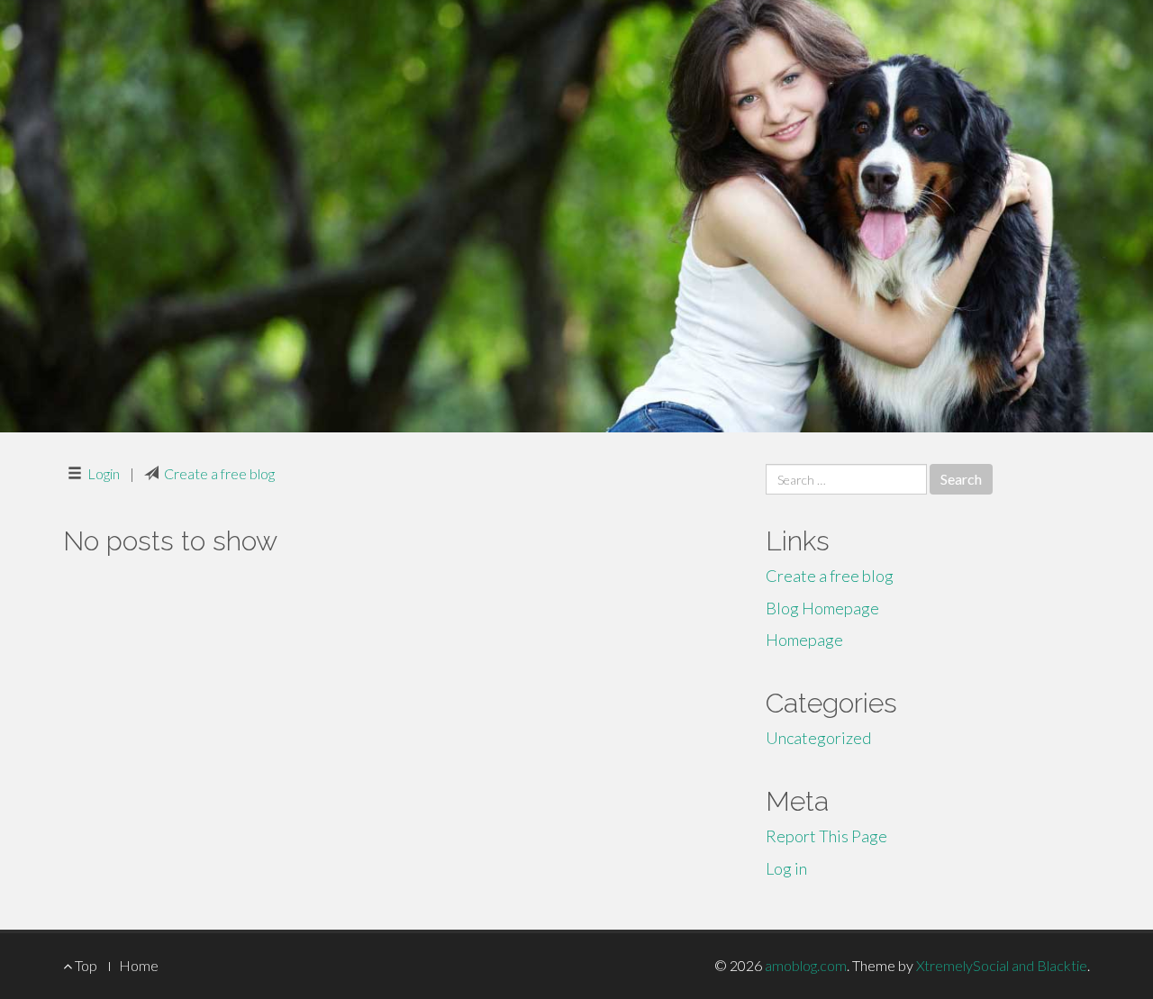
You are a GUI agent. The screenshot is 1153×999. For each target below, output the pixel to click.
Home (139, 965)
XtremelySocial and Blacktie (1001, 965)
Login (103, 473)
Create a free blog (219, 473)
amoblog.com (806, 965)
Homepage (804, 639)
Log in (786, 868)
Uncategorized (818, 738)
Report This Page (826, 836)
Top (84, 965)
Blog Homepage (822, 608)
